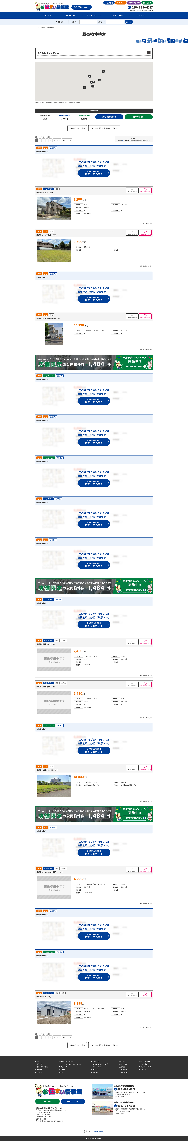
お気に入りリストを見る (77, 128)
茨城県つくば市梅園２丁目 (46, 235)
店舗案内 (95, 1070)
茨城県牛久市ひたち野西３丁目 (48, 318)
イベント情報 (97, 1067)
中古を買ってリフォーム (66, 1061)
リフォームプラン (64, 1067)
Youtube (122, 1061)
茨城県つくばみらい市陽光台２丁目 (49, 872)
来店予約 (148, 3)
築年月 (148, 140)
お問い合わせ (135, 3)
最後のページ (67, 140)
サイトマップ (143, 1070)
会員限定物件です (43, 151)
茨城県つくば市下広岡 (44, 192)
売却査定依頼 (123, 1072)
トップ (39, 1061)
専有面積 (142, 140)
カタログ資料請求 (144, 1061)
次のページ (56, 140)
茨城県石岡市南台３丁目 (45, 644)
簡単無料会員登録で (94, 173)
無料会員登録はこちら (109, 117)
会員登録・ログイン (73, 1101)
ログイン (122, 3)
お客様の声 (96, 1061)
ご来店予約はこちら (138, 117)
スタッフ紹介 (123, 1064)
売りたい (72, 15)
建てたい (117, 15)
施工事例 (62, 1070)
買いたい (48, 15)
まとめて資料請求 (132, 191)
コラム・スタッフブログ (100, 1064)
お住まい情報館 (52, 6)
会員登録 (110, 3)
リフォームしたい (95, 15)
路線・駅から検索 (42, 1067)
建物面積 (136, 140)
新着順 (120, 140)
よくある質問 (143, 1064)
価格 (126, 140)
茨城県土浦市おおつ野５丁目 (47, 770)
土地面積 (130, 140)
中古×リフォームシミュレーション (70, 1064)
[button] (93, 82)
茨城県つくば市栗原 (43, 996)
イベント (142, 15)
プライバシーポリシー (146, 1067)
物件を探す (40, 1064)
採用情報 (100, 1131)
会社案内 (122, 1067)
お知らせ (62, 1072)
